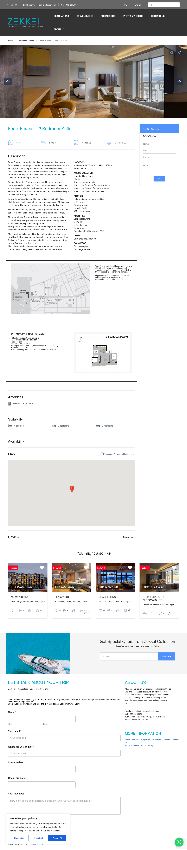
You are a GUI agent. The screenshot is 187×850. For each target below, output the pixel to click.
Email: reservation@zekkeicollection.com (39, 5)
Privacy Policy (147, 745)
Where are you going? (21, 746)
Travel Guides (85, 15)
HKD (126, 5)
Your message (16, 793)
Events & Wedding (133, 15)
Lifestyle (166, 739)
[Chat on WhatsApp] (179, 842)
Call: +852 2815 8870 (69, 5)
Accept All (57, 837)
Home (10, 40)
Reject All (38, 837)
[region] (38, 828)
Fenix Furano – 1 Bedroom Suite (153, 598)
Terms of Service (132, 745)
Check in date (16, 762)
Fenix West (62, 597)
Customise (19, 837)
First (10, 724)
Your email (14, 731)
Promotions (108, 15)
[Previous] (8, 81)
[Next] (179, 81)
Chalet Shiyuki (108, 597)
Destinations (61, 15)
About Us (59, 29)
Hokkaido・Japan (26, 40)
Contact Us (158, 15)
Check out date (17, 777)
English (138, 5)
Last (45, 724)
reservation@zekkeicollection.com (144, 711)
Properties (145, 739)
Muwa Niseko (19, 597)
